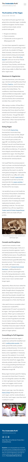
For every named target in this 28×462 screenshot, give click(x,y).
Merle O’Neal (6, 392)
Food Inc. (10, 84)
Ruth (16, 3)
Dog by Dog (14, 130)
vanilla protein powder (12, 343)
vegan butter (19, 177)
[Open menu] (25, 4)
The (3, 3)
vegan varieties (17, 182)
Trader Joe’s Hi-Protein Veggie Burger (13, 210)
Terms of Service (12, 439)
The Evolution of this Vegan (12, 13)
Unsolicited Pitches (6, 441)
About (3, 439)
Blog (7, 439)
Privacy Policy (20, 439)
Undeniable (9, 3)
